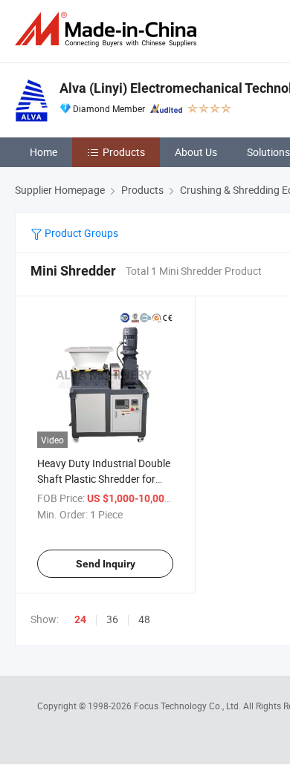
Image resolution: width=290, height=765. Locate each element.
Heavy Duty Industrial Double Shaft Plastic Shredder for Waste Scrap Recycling (103, 478)
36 (112, 619)
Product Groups (80, 233)
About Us (196, 152)
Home (43, 152)
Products (124, 152)
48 (144, 619)
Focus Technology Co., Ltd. (188, 706)
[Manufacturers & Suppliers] (108, 29)
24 (80, 619)
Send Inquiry (105, 564)
